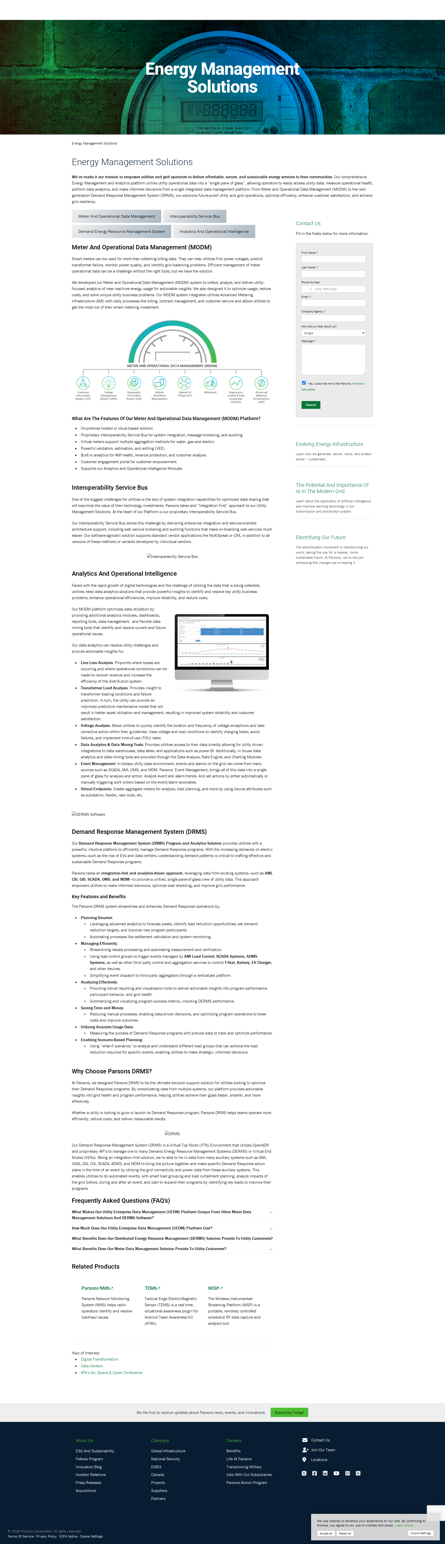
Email (306, 297)
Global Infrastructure (168, 1450)
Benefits (233, 1450)
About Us (84, 1440)
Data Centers (92, 1365)
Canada (157, 1474)
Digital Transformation (99, 1359)
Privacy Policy (46, 1536)
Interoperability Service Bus (195, 216)
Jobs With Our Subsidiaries (249, 1474)
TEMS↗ (153, 1288)
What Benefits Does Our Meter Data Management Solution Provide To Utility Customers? (149, 1248)
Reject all (345, 1533)
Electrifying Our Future (321, 537)
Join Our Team (322, 1449)
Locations (318, 1459)
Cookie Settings (91, 1536)
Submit (311, 405)
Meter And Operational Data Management (116, 216)
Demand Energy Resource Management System (121, 231)
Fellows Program (89, 1458)
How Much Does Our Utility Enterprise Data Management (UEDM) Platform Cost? (142, 1228)
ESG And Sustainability (95, 1450)
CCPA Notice (68, 1536)
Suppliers (159, 1490)
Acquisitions (86, 1490)
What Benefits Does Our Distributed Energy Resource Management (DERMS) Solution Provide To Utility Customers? (172, 1238)
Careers (233, 1440)
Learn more (403, 1525)
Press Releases (88, 1482)
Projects (158, 1482)
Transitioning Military (244, 1466)
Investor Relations (91, 1474)
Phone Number (310, 282)
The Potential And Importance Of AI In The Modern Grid (332, 487)
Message (308, 341)
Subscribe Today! (289, 1412)
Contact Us (320, 1440)
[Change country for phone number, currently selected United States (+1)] (307, 289)
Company (160, 1440)
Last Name (309, 267)
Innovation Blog (89, 1466)
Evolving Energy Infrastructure (329, 443)
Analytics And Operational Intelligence (214, 231)
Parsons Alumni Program (246, 1482)
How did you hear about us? (319, 326)
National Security (165, 1458)
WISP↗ (215, 1288)
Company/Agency (313, 311)
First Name (309, 252)
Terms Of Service (21, 1536)
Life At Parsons (239, 1458)
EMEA (156, 1466)
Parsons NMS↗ (98, 1288)
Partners (158, 1498)
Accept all (326, 1533)
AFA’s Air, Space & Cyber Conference (111, 1372)
